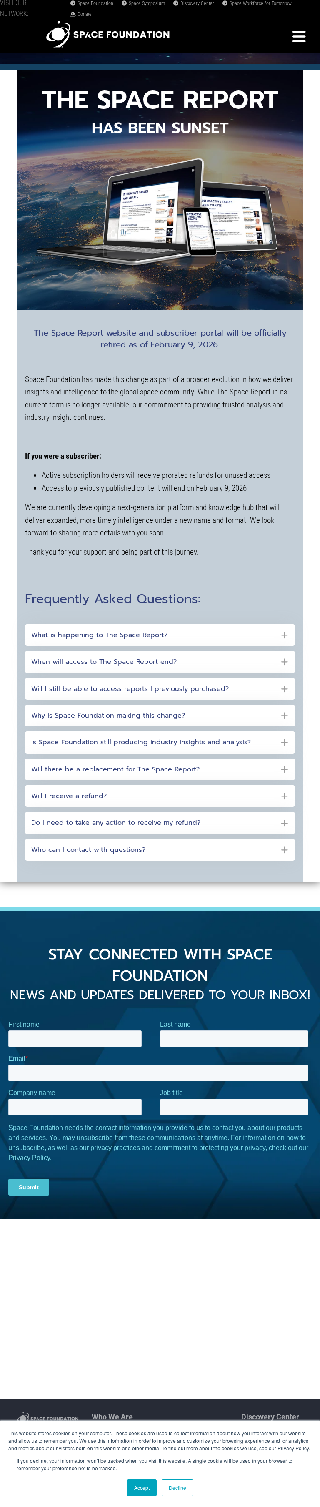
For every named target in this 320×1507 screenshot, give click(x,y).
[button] (160, 635)
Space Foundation (94, 3)
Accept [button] (142, 1487)
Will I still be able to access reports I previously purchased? (130, 688)
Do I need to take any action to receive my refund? (115, 822)
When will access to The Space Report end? (104, 661)
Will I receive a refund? (69, 796)
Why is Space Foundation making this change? (108, 715)
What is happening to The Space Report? (99, 635)
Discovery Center (196, 3)
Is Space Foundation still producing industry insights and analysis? (141, 742)
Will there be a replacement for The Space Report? (115, 769)
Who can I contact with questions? (88, 849)
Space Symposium (146, 3)
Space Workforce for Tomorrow (260, 3)
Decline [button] (177, 1487)
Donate (84, 14)
